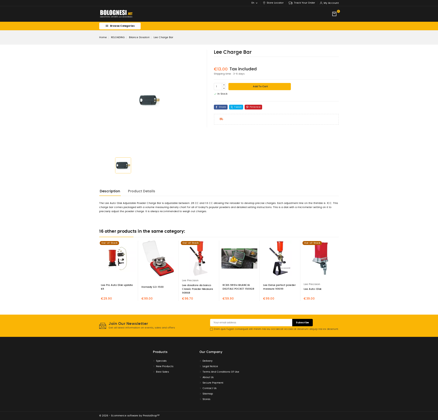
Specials (161, 361)
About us (208, 377)
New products (164, 366)
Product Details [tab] (141, 191)
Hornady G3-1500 (152, 287)
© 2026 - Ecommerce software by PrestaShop (129, 416)
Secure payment (213, 383)
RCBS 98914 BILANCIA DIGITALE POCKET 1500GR (238, 287)
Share (222, 107)
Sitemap (208, 394)
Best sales (162, 372)
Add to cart (260, 86)
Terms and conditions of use (221, 372)
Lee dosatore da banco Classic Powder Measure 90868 (197, 289)
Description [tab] (110, 191)
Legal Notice (210, 366)
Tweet (238, 107)
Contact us (210, 388)
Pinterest (255, 107)
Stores (206, 399)
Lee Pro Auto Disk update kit (117, 287)
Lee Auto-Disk (313, 289)
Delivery (208, 361)
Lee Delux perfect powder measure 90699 (279, 287)
